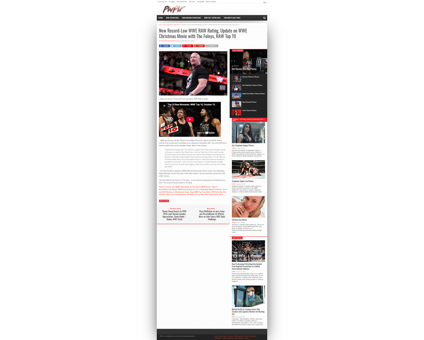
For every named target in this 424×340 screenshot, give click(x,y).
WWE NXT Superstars (212, 18)
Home (160, 18)
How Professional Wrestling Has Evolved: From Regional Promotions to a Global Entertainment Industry (247, 266)
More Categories (211, 2)
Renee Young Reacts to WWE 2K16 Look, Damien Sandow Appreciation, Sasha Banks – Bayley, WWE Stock (174, 215)
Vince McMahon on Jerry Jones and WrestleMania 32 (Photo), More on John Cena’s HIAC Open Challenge (212, 215)
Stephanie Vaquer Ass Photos (243, 181)
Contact (247, 338)
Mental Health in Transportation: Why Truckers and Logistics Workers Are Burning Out (248, 311)
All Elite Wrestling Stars (250, 336)
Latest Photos (162, 2)
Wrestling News (168, 24)
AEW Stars (192, 2)
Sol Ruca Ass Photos (239, 220)
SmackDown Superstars (191, 18)
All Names (172, 2)
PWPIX (234, 148)
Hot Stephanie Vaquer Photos (252, 85)
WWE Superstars (182, 2)
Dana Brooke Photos (249, 102)
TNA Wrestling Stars (232, 18)
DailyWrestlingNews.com (170, 41)
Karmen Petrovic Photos (250, 77)
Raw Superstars (172, 18)
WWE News (177, 24)
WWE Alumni (200, 2)
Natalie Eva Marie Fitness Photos (253, 93)
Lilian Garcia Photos (249, 110)
